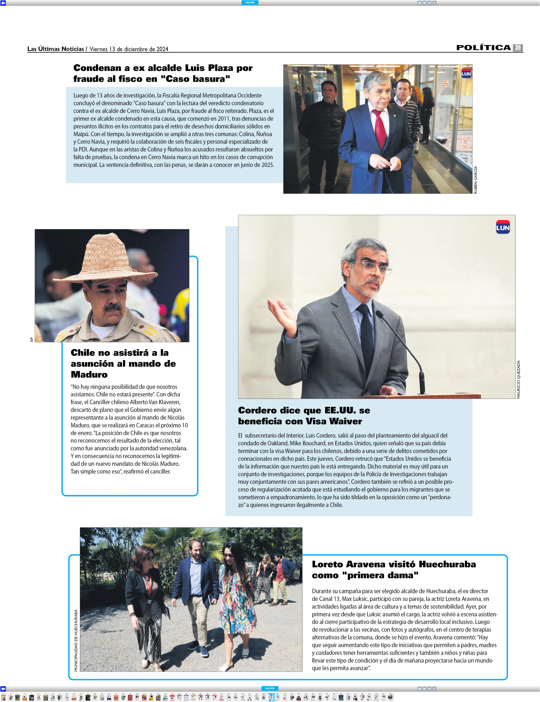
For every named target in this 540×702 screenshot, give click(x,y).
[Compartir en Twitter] (429, 4)
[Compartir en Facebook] (434, 4)
